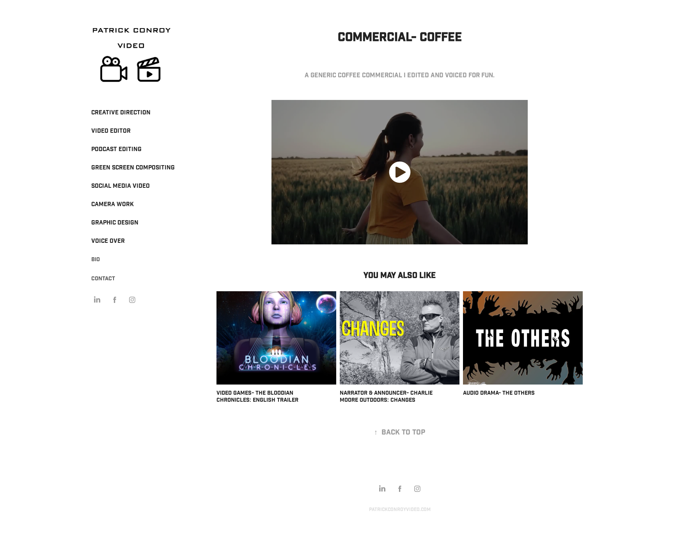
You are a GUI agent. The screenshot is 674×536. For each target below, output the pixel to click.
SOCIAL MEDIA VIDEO (120, 186)
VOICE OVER (108, 241)
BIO (95, 259)
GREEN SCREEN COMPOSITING (133, 167)
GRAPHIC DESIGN (114, 222)
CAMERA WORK (112, 204)
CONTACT (103, 278)
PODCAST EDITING (116, 149)
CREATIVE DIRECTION (121, 112)
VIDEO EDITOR (111, 131)
